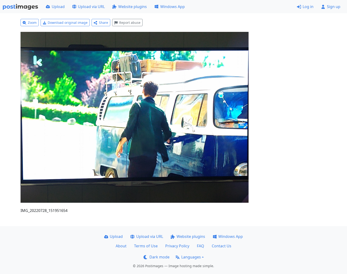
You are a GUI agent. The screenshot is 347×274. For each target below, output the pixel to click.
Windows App (172, 6)
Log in (308, 6)
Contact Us (221, 246)
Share (103, 22)
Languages (191, 257)
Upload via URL (91, 6)
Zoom (32, 22)
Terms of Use (146, 246)
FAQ (200, 246)
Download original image (68, 22)
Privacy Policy (177, 246)
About (121, 246)
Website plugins (132, 6)
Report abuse (129, 22)
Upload (58, 6)
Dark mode (159, 257)
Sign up (333, 6)
